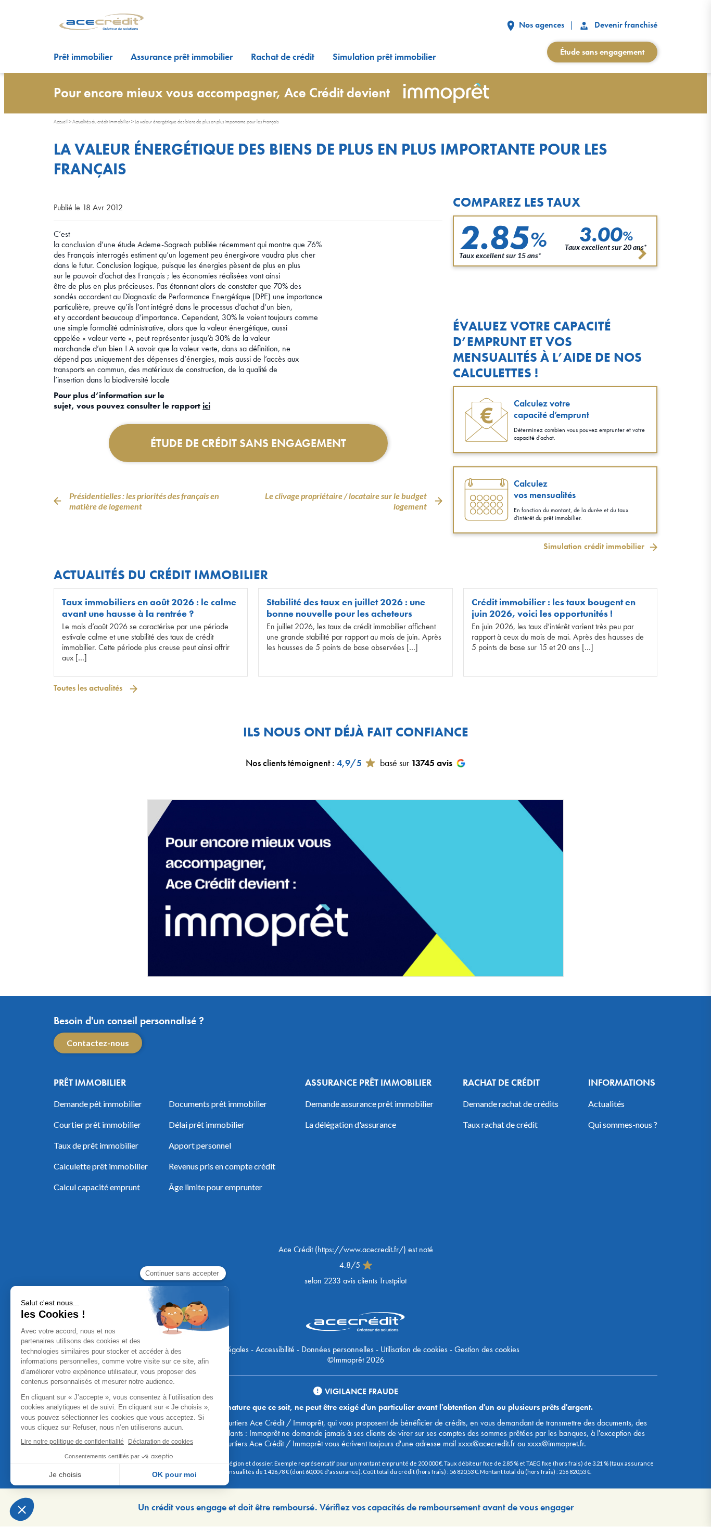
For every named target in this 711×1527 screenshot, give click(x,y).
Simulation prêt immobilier (384, 56)
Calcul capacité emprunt (97, 1187)
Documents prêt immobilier (218, 1104)
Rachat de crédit (282, 56)
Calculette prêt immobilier (101, 1166)
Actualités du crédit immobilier (101, 121)
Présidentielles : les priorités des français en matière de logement (144, 501)
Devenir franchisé (624, 24)
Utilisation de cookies (414, 1349)
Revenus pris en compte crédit (222, 1166)
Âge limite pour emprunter (215, 1187)
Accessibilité (275, 1349)
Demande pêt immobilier (98, 1104)
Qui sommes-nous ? (622, 1124)
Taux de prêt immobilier (96, 1145)
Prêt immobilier (83, 56)
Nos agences (540, 24)
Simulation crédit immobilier (593, 546)
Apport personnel (200, 1145)
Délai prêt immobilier (207, 1124)
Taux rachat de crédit (500, 1124)
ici (206, 405)
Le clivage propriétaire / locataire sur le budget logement (346, 501)
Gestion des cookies (486, 1349)
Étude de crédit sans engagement (248, 443)
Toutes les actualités (89, 687)
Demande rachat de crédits (510, 1104)
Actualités (606, 1104)
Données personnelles (337, 1349)
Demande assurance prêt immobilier (369, 1104)
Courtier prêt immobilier (97, 1124)
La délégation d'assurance (350, 1124)
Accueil (61, 121)
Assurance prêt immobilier (182, 56)
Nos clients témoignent (288, 763)
